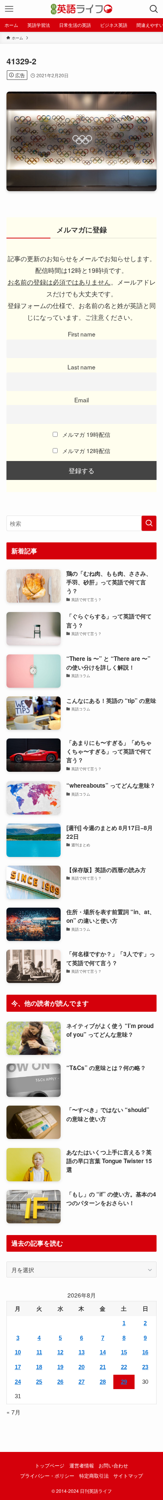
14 (103, 1352)
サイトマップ (128, 1475)
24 (18, 1382)
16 (145, 1352)
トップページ (49, 1465)
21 (103, 1367)
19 (60, 1367)
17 (18, 1367)
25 (39, 1382)
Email (81, 400)
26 (60, 1382)
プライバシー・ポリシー (47, 1475)
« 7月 (13, 1412)
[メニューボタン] (9, 9)
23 (145, 1367)
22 (124, 1367)
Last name (81, 367)
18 (39, 1367)
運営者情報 (81, 1465)
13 (81, 1352)
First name (82, 334)
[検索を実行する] (149, 523)
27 (81, 1382)
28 (103, 1382)
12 (60, 1352)
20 (81, 1367)
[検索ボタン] (154, 9)
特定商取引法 (94, 1475)
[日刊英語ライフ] (81, 9)
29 (124, 1382)
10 (18, 1352)
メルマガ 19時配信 (85, 434)
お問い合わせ (113, 1465)
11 (39, 1352)
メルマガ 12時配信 (85, 450)
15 (124, 1352)
